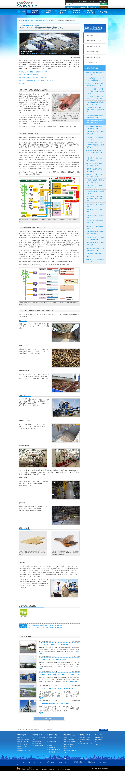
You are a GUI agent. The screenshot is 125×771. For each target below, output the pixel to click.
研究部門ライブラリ (38, 745)
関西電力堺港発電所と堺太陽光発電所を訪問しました (95, 233)
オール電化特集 (99, 739)
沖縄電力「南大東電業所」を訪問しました (95, 73)
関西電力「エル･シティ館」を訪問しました (95, 260)
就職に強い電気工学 (94, 57)
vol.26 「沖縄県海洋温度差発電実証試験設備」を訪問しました (46, 625)
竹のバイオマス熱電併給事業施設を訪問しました (95, 122)
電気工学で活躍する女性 (70, 741)
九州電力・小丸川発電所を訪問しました (95, 216)
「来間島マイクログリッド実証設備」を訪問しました (55, 659)
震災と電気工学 (99, 737)
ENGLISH (104, 7)
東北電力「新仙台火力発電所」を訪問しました (94, 164)
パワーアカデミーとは (72, 1)
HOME (21, 12)
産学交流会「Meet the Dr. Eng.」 (85, 740)
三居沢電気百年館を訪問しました (95, 255)
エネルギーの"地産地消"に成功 (29, 75)
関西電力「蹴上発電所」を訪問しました (95, 133)
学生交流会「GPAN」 (85, 737)
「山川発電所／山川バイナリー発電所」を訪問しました (95, 127)
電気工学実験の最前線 (54, 752)
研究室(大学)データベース (54, 738)
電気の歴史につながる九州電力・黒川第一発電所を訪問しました (95, 198)
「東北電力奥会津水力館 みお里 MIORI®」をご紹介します (95, 109)
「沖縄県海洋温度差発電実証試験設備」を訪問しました (95, 116)
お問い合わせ (103, 1)
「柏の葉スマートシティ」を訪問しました (95, 159)
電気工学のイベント (88, 12)
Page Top (103, 730)
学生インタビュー (68, 737)
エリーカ (97, 741)
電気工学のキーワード (94, 41)
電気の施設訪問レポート (42, 20)
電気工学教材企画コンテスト (86, 744)
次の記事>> (23, 625)
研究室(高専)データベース (54, 742)
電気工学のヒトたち (74, 12)
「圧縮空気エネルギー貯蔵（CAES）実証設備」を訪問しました (95, 145)
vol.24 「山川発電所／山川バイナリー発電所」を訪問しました (46, 627)
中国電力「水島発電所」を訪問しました (95, 244)
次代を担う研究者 (68, 744)
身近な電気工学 (94, 62)
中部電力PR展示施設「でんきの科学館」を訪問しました (95, 249)
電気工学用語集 (52, 747)
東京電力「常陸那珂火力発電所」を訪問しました (95, 175)
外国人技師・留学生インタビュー (70, 751)
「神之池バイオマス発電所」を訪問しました (95, 186)
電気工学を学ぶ (60, 12)
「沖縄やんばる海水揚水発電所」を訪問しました (95, 181)
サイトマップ (93, 1)
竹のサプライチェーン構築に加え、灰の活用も (33, 78)
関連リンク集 (91, 762)
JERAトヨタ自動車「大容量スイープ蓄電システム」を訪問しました (60, 674)
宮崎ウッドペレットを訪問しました (95, 211)
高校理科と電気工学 (94, 46)
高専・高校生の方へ (71, 7)
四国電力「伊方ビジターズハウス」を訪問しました (95, 238)
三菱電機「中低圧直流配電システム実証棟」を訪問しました (95, 152)
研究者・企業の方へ (94, 7)
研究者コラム (67, 746)
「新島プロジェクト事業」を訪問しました (95, 138)
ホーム (20, 20)
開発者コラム (67, 748)
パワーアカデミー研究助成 (39, 738)
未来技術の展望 (37, 743)
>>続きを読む (73, 681)
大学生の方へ (82, 7)
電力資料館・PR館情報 (54, 749)
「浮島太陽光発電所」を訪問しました (95, 192)
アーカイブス (101, 12)
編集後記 (22, 84)
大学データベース (53, 745)
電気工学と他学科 (22, 744)
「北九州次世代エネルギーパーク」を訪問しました (55, 644)
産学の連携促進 (37, 741)
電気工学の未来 (46, 12)
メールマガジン (84, 1)
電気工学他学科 (94, 52)
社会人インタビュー (69, 739)
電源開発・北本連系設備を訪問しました (95, 221)
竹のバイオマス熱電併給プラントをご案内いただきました (36, 81)
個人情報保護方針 (78, 762)
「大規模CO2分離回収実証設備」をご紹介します (54, 703)
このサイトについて (64, 762)
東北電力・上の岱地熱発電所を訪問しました (95, 227)
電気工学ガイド (94, 35)
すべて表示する (49, 718)
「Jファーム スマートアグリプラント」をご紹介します (56, 688)
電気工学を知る (33, 12)
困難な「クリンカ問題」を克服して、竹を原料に (34, 72)
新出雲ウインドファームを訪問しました (95, 205)
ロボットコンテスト (100, 744)
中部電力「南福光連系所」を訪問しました (95, 170)
